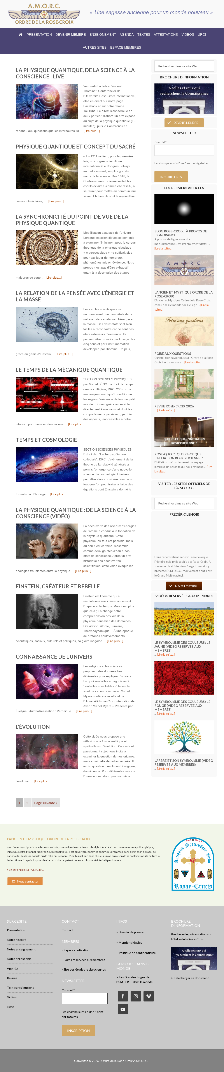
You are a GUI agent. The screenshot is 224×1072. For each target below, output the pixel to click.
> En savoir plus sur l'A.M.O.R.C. (25, 869)
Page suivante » (45, 803)
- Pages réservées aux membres (83, 960)
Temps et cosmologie (46, 440)
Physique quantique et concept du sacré (75, 146)
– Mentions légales (129, 942)
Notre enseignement (21, 949)
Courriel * (160, 142)
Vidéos (12, 997)
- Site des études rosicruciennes (84, 969)
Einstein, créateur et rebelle (58, 586)
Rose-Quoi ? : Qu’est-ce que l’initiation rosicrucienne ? (178, 456)
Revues (12, 978)
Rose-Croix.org (44, 14)
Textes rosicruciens (20, 987)
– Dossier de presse (130, 932)
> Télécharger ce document (190, 978)
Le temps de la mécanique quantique (69, 369)
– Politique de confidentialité (136, 953)
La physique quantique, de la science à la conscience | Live (75, 73)
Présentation (16, 930)
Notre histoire (16, 939)
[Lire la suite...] (163, 248)
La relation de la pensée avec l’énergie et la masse (75, 296)
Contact (67, 930)
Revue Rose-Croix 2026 (174, 406)
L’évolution (33, 727)
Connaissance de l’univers (54, 656)
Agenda (12, 968)
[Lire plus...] (92, 131)
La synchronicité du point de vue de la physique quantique (72, 219)
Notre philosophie (19, 959)
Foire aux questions (172, 354)
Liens (10, 1006)
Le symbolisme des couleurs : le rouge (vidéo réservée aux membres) (182, 705)
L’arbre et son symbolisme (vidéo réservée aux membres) (183, 762)
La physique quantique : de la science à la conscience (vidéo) (76, 513)
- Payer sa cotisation (75, 950)
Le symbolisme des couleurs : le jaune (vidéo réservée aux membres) (182, 646)
